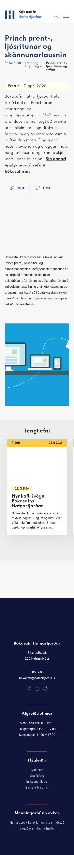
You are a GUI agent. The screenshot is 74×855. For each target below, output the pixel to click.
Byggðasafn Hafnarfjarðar (37, 828)
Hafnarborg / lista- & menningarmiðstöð (37, 822)
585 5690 (37, 672)
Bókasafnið (13, 63)
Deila (20, 188)
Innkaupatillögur (37, 781)
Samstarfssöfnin (37, 787)
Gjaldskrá (37, 770)
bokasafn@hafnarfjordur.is (37, 678)
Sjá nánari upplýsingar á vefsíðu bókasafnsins (35, 165)
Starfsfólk (37, 776)
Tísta (46, 188)
